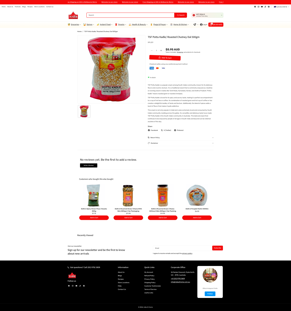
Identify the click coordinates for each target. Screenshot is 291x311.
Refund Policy (149, 276)
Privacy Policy (149, 279)
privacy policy (187, 253)
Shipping (180, 52)
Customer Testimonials (152, 286)
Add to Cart (94, 218)
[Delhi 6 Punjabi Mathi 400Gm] (197, 195)
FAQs (120, 286)
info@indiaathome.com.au (180, 282)
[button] (215, 25)
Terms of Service (150, 289)
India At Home (148, 307)
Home (79, 31)
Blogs (120, 276)
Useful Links (148, 293)
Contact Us (122, 289)
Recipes (121, 279)
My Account (148, 272)
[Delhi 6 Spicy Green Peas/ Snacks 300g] (94, 195)
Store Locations (123, 283)
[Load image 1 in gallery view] (84, 111)
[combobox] (136, 15)
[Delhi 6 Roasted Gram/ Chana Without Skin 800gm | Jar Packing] (162, 195)
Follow (210, 294)
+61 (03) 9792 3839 (178, 279)
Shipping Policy (150, 283)
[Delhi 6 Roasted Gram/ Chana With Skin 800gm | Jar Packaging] (128, 195)
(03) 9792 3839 (94, 267)
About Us (121, 272)
